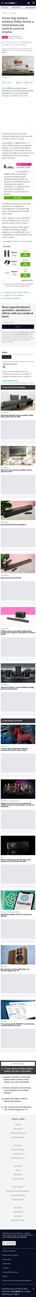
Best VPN (18, 1124)
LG (13, 143)
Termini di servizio (23, 332)
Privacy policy (6, 1259)
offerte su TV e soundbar (22, 241)
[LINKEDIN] (4, 367)
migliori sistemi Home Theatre (16, 292)
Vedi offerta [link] (25, 254)
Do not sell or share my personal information (16, 1280)
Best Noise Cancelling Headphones (18, 1191)
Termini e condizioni (8, 1251)
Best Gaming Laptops (18, 1149)
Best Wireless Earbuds (18, 1195)
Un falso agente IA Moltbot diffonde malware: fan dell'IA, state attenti (18, 1070)
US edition (16, 1291)
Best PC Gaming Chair (18, 1158)
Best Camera (18, 1207)
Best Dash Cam (18, 1212)
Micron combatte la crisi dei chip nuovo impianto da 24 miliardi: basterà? (17, 1090)
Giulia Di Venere (15, 36)
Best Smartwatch (18, 1179)
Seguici (21, 82)
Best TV (18, 1170)
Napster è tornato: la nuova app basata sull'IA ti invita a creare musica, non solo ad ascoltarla (17, 1079)
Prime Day (6, 357)
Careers (4, 1276)
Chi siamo (5, 1268)
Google (5, 237)
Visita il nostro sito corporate (16, 1237)
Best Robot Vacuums (18, 1220)
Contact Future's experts (10, 1255)
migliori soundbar (17, 139)
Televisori (4, 13)
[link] (9, 166)
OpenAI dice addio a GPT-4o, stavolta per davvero (16, 1100)
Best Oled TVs (18, 1174)
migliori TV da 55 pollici (13, 295)
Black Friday (16, 8)
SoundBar (13, 13)
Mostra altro (27, 280)
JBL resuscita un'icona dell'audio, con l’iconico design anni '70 (18, 1108)
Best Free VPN (18, 1129)
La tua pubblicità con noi (10, 1272)
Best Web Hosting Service (18, 1133)
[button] (2, 3)
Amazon (8, 91)
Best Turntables (18, 1187)
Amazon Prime (22, 96)
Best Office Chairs (18, 1199)
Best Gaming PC (18, 1154)
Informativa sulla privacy (21, 334)
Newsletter (30, 82)
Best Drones (18, 1216)
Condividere (8, 82)
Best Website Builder (18, 1137)
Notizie (5, 37)
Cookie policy (6, 1264)
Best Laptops (18, 1145)
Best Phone (18, 1166)
